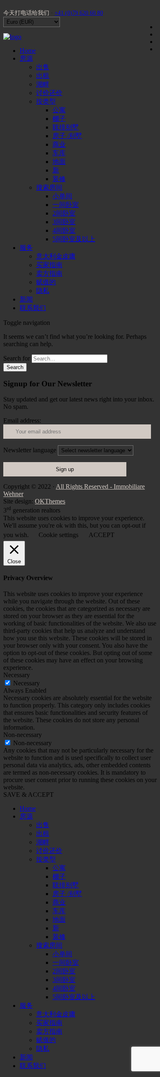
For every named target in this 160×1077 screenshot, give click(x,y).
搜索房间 (49, 187)
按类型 (46, 101)
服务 (26, 247)
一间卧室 (66, 204)
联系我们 (33, 307)
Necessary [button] (16, 674)
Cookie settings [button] (58, 534)
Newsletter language (29, 450)
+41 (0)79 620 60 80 (79, 13)
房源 (26, 58)
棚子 (59, 118)
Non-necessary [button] (22, 734)
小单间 (62, 196)
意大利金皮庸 (55, 256)
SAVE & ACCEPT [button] (28, 794)
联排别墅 (66, 127)
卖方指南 (49, 273)
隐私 (42, 290)
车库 (59, 153)
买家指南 (49, 264)
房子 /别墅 (67, 135)
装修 (59, 178)
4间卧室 (64, 230)
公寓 (59, 110)
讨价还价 (49, 92)
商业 (59, 144)
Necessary (26, 683)
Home (28, 50)
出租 (42, 75)
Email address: (22, 420)
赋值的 (46, 282)
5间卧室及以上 (74, 239)
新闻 (26, 299)
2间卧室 (64, 213)
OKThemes (50, 501)
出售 (42, 66)
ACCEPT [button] (101, 534)
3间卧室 (64, 221)
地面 (59, 161)
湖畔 (42, 84)
